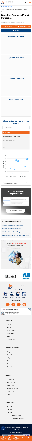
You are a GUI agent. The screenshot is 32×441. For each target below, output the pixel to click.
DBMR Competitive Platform (15, 418)
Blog (8, 352)
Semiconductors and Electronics (13, 9)
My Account (10, 385)
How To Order (11, 379)
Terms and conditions (13, 388)
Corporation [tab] (6, 132)
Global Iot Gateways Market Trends (11, 228)
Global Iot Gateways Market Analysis (12, 232)
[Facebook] (19, 304)
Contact (9, 367)
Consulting (10, 412)
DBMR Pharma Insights (14, 415)
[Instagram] (24, 304)
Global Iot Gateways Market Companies (12, 225)
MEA (8, 336)
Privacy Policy (11, 391)
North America (11, 330)
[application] (16, 166)
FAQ (8, 394)
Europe (9, 327)
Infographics (10, 358)
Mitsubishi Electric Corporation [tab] (11, 136)
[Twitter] (13, 304)
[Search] (27, 2)
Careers (9, 364)
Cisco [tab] (4, 148)
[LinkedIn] (8, 304)
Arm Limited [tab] (6, 144)
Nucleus (9, 406)
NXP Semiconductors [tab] (9, 140)
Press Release (11, 355)
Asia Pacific (10, 333)
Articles (9, 361)
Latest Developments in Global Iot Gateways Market (15, 235)
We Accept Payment (16, 432)
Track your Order (12, 382)
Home (2, 9)
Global (9, 324)
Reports (9, 409)
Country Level (11, 339)
